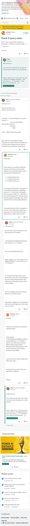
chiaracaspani (14, 506)
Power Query (5, 22)
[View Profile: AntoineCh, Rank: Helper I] (3, 33)
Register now (5, 13)
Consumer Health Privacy (22, 522)
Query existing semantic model (13, 478)
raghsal (13, 494)
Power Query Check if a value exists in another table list (14, 485)
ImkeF (8, 59)
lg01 (12, 480)
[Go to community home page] (10, 18)
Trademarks (4, 520)
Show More (6, 46)
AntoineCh (8, 32)
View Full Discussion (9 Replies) (9, 93)
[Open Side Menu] (2, 18)
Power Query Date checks (11, 498)
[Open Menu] (28, 23)
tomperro (13, 488)
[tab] (14, 467)
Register (22, 18)
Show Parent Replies (5, 95)
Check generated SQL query (12, 504)
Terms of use (24, 517)
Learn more (20, 28)
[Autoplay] (12, 467)
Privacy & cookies (15, 517)
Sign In (26, 18)
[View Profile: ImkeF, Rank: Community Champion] (3, 100)
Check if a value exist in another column (15, 492)
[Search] (17, 18)
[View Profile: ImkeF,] (4, 60)
